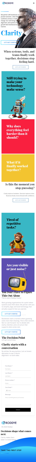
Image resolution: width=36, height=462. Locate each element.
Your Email (8, 387)
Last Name (8, 373)
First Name (8, 366)
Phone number (10, 380)
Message (8, 394)
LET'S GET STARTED (20, 67)
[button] (33, 3)
